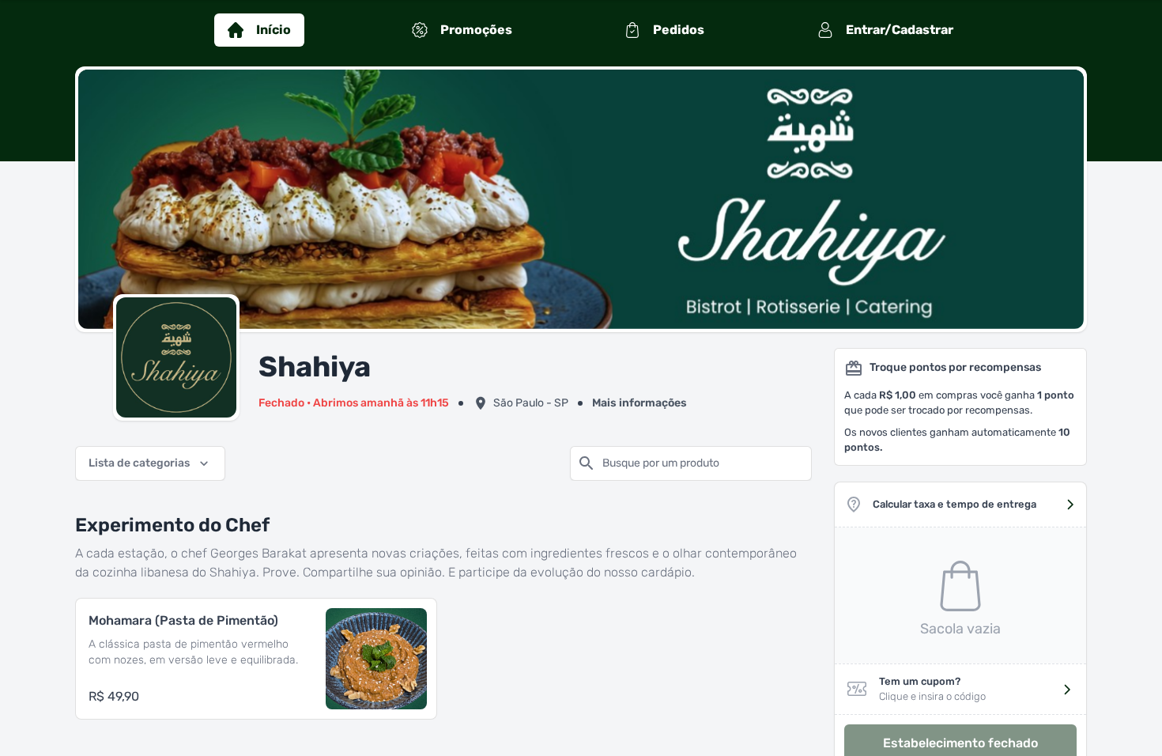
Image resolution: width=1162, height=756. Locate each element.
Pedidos (678, 29)
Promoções (476, 29)
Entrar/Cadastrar (899, 29)
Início (273, 29)
